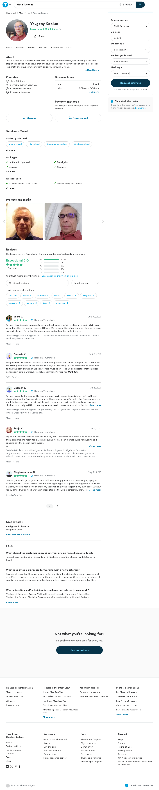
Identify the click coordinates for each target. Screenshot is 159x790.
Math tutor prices (14, 692)
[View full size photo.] (24, 221)
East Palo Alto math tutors (128, 710)
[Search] (140, 5)
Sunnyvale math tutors (126, 696)
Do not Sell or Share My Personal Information (135, 763)
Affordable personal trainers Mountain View (60, 711)
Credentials (57, 47)
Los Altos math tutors (126, 692)
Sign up (47, 743)
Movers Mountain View (53, 692)
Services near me (52, 750)
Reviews (43, 47)
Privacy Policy (125, 750)
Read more (93, 92)
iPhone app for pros (91, 758)
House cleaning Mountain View (57, 696)
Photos (32, 47)
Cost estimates (51, 754)
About (9, 47)
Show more (49, 717)
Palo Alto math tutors (126, 701)
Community (87, 747)
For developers (13, 750)
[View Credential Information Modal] (23, 522)
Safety (121, 743)
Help (120, 739)
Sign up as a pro (89, 743)
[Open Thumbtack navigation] (7, 4)
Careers (10, 753)
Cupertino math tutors (126, 705)
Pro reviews (86, 754)
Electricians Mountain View (55, 705)
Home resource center (54, 758)
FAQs (69, 47)
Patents (122, 754)
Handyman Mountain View (55, 701)
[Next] (57, 506)
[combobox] (66, 5)
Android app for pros (91, 761)
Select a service (119, 20)
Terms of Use (125, 747)
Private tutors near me (90, 692)
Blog (8, 761)
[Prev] (49, 506)
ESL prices (10, 701)
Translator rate (12, 705)
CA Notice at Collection (130, 758)
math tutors (24, 13)
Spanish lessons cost (15, 696)
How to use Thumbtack (55, 739)
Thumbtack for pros (91, 739)
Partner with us (13, 746)
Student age (117, 43)
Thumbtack (11, 13)
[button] (17, 30)
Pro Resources (88, 750)
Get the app (49, 747)
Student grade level (121, 55)
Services (20, 47)
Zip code (115, 32)
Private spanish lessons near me (94, 696)
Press (8, 757)
